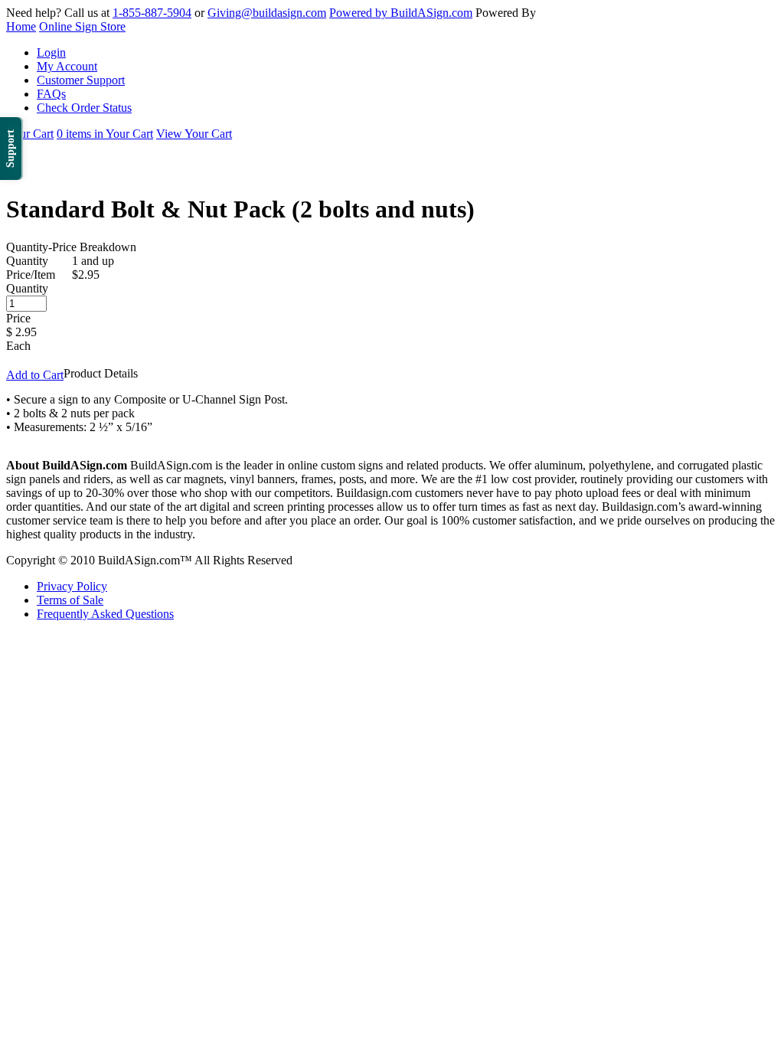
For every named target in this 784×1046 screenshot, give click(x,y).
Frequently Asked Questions (105, 613)
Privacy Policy (72, 586)
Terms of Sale (70, 599)
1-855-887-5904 (152, 12)
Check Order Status (84, 107)
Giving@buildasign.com (266, 12)
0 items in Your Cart (105, 133)
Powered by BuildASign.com (400, 12)
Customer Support (81, 80)
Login (51, 52)
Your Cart (30, 133)
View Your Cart (194, 133)
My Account (67, 66)
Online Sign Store (82, 26)
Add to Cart (35, 374)
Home (21, 26)
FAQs (51, 93)
